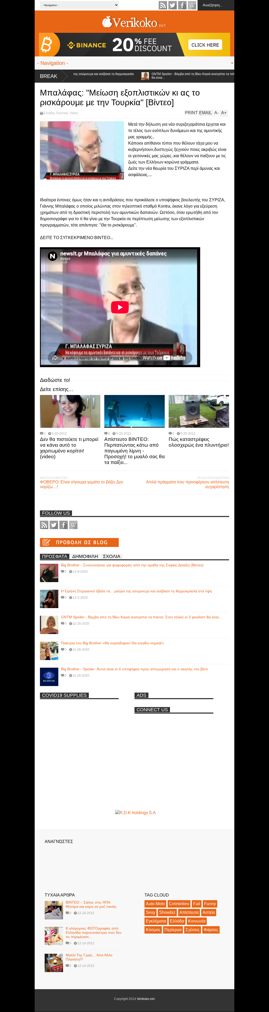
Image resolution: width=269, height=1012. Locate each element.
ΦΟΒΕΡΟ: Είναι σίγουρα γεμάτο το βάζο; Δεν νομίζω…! (81, 484)
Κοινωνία (196, 921)
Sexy (150, 912)
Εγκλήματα (156, 921)
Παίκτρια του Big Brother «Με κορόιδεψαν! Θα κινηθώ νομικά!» (112, 643)
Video (74, 113)
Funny (210, 904)
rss (163, 5)
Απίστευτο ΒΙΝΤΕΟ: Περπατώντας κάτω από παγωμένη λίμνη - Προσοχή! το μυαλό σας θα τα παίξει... (134, 450)
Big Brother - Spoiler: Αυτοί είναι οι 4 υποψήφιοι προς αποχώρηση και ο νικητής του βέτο (134, 669)
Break (48, 76)
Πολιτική (62, 113)
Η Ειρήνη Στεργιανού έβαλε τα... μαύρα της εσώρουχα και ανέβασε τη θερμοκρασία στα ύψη (136, 591)
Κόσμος (153, 929)
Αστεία (209, 912)
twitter (172, 5)
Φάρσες (211, 929)
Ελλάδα (49, 113)
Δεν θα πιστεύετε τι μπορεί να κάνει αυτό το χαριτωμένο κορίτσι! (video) (69, 447)
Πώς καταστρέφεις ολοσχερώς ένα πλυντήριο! (199, 442)
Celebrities (179, 904)
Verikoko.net (145, 999)
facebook (182, 5)
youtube (192, 5)
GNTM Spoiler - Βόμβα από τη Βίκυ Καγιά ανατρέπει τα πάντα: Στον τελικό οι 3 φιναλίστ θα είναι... (193, 76)
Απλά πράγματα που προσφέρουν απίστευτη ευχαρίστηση (187, 484)
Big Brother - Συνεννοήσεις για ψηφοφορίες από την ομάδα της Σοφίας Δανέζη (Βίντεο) (132, 565)
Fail (196, 904)
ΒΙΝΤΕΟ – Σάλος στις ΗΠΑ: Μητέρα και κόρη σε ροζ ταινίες (91, 904)
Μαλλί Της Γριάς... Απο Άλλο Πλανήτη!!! (89, 957)
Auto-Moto (155, 904)
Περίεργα (173, 929)
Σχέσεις (192, 929)
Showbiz (167, 912)
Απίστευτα (189, 912)
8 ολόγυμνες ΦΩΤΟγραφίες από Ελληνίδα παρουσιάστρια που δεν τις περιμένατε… (93, 932)
